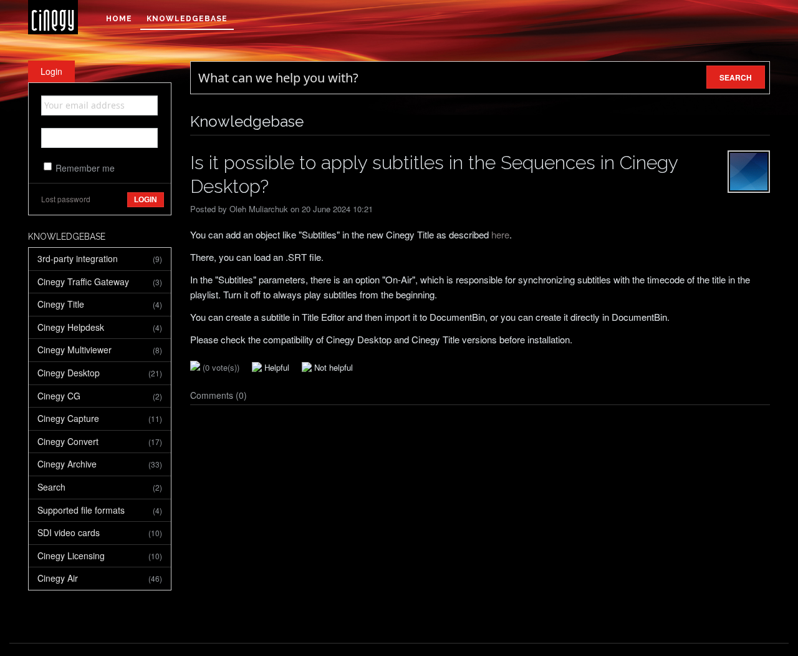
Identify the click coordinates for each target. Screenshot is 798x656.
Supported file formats (99, 510)
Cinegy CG (99, 395)
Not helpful (332, 367)
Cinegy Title (99, 304)
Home (119, 18)
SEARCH (735, 77)
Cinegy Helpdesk (99, 327)
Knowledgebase (187, 18)
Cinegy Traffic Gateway (99, 281)
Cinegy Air (99, 578)
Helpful (275, 367)
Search (99, 487)
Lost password (65, 198)
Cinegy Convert (99, 441)
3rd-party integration (99, 258)
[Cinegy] (53, 17)
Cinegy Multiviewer (99, 349)
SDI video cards (99, 532)
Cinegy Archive (99, 464)
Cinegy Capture (99, 418)
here (500, 234)
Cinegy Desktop (99, 372)
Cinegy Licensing (99, 555)
